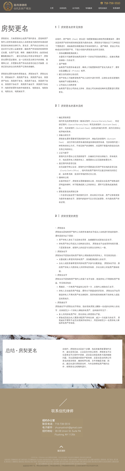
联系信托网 (41, 461)
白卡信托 (40, 459)
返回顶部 (61, 451)
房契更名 (103, 459)
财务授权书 (56, 459)
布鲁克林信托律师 (85, 461)
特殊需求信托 (47, 459)
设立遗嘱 (91, 459)
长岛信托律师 (106, 461)
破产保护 (34, 461)
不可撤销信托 (32, 459)
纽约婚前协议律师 (80, 464)
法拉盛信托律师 (74, 461)
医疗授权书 (64, 459)
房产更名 (110, 459)
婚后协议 (28, 461)
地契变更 (97, 459)
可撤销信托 (14, 459)
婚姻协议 (15, 461)
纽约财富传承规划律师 (67, 464)
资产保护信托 (22, 459)
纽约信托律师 (64, 461)
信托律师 (56, 461)
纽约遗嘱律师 (42, 464)
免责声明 (26, 466)
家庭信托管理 (82, 459)
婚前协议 (22, 461)
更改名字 (9, 461)
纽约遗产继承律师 (53, 464)
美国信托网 (49, 461)
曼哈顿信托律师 (97, 461)
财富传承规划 (73, 459)
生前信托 (7, 459)
